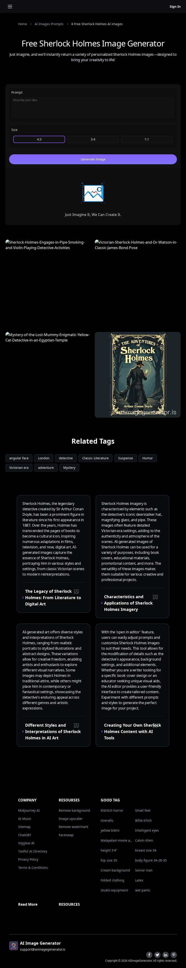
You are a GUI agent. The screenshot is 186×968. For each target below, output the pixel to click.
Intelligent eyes (147, 830)
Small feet (142, 810)
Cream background (115, 870)
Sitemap (24, 827)
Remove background (74, 810)
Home (22, 24)
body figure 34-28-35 (151, 860)
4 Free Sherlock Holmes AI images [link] (97, 24)
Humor (147, 458)
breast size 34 (145, 850)
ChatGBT (24, 835)
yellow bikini (110, 830)
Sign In (175, 6)
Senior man (144, 870)
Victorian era (19, 467)
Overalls (107, 820)
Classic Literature (95, 458)
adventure (46, 467)
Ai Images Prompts (49, 24)
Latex (139, 880)
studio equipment (114, 890)
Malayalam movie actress (117, 840)
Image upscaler (71, 818)
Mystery (69, 467)
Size (14, 130)
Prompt (16, 92)
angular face (19, 458)
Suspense (125, 458)
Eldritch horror (112, 810)
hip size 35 (109, 860)
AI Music (24, 818)
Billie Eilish (143, 820)
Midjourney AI (29, 810)
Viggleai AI (26, 843)
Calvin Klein (144, 840)
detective (66, 458)
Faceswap (66, 835)
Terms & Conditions (33, 867)
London (43, 458)
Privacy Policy (28, 859)
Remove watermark (73, 827)
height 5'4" (109, 850)
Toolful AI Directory (32, 851)
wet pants (142, 890)
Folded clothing (112, 880)
